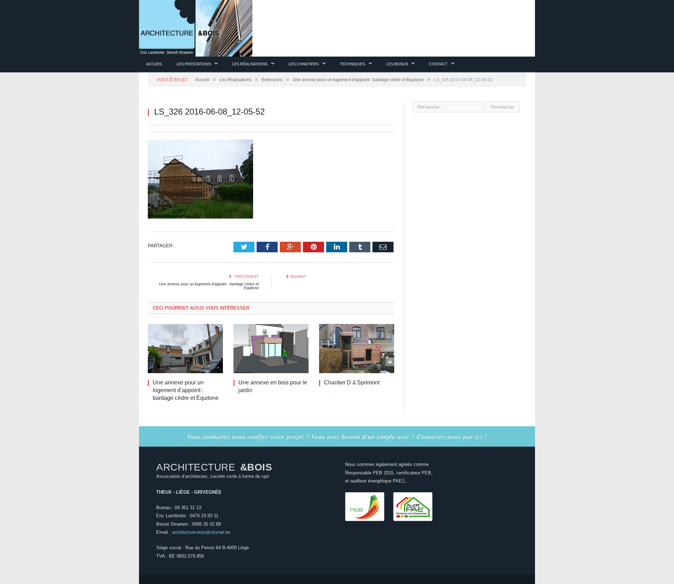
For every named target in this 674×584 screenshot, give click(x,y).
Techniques (352, 64)
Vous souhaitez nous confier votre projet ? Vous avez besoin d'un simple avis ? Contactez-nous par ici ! (337, 436)
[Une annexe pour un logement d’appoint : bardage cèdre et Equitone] (185, 348)
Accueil (154, 64)
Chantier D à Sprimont (351, 382)
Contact (438, 64)
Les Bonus (397, 64)
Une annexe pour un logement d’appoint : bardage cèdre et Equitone (209, 285)
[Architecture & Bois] (195, 27)
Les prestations (194, 64)
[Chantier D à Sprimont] (356, 348)
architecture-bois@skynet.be (201, 531)
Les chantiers (304, 64)
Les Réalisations (249, 64)
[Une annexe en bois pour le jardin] (271, 348)
